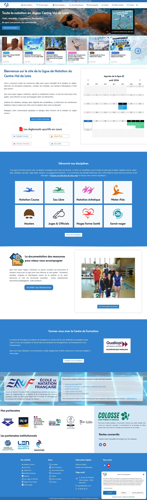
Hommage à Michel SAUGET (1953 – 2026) (11, 55)
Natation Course (28, 52)
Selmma (95, 498)
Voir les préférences (137, 492)
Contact (131, 5)
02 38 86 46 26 (82, 489)
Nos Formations (57, 467)
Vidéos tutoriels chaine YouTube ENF (77, 393)
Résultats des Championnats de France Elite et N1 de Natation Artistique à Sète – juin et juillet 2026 (76, 57)
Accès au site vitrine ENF (73, 384)
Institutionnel (6, 52)
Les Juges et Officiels (31, 479)
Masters (92, 52)
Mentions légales (81, 464)
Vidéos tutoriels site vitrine (73, 391)
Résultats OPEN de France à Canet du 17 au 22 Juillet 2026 (34, 55)
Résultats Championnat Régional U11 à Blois (118, 55)
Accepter (109, 492)
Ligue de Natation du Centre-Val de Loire (67, 498)
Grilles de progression (72, 389)
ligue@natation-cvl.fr (84, 486)
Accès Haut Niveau (77, 5)
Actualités (55, 464)
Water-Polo (27, 470)
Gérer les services (108, 488)
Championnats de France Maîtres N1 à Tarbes (97, 55)
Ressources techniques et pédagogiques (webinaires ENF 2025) (85, 386)
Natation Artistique (72, 52)
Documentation (93, 5)
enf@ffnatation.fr (131, 398)
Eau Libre (27, 467)
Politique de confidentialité (128, 496)
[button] (143, 474)
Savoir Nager (28, 485)
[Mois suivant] (140, 80)
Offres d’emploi (118, 5)
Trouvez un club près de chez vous (64, 175)
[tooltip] (123, 76)
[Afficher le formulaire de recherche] (136, 5)
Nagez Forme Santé (30, 482)
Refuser (124, 492)
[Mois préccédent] (88, 80)
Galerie (106, 5)
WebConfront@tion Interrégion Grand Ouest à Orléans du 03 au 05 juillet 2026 (54, 57)
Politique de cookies (116, 496)
